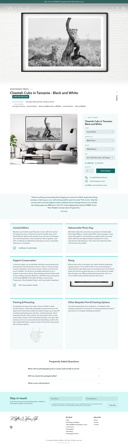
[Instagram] (117, 8)
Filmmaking (69, 431)
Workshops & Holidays (72, 422)
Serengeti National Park (34, 102)
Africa (52, 102)
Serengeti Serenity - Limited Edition (24, 106)
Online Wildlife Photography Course (76, 424)
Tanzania (46, 102)
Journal (96, 422)
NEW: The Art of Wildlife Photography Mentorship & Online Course (64, 2)
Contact (96, 424)
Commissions (70, 427)
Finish (87, 128)
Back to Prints (93, 117)
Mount (87, 145)
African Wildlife (80, 106)
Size (86, 154)
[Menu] (123, 8)
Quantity (88, 167)
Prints (117, 98)
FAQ (89, 185)
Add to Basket (106, 171)
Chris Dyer (68, 443)
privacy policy (87, 405)
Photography (70, 429)
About (96, 420)
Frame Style (89, 136)
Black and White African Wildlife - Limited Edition (56, 106)
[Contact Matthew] (113, 8)
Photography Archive (72, 433)
